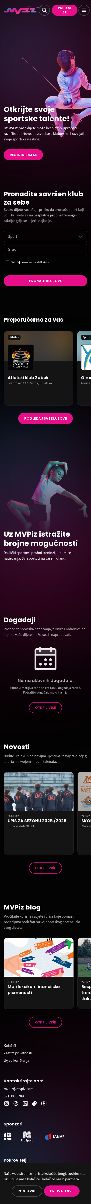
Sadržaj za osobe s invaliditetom (30, 262)
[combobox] (8, 236)
